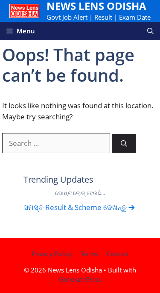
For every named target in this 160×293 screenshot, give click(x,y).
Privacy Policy (52, 253)
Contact (118, 253)
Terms (89, 253)
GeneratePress (80, 279)
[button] (150, 31)
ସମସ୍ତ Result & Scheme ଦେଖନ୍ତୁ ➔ (79, 207)
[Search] (124, 143)
